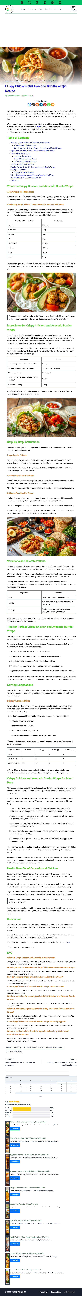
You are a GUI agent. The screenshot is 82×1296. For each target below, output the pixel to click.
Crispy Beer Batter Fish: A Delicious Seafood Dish (27, 1188)
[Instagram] (37, 2)
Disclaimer (44, 1292)
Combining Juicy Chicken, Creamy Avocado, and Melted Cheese (38, 148)
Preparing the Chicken (22, 156)
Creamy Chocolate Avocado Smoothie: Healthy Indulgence (62, 1062)
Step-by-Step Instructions (20, 153)
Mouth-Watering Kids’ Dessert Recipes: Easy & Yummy (29, 1237)
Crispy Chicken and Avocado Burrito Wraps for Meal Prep (32, 175)
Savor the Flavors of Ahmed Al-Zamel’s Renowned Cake (30, 1171)
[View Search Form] (73, 9)
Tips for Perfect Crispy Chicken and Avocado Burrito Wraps (33, 167)
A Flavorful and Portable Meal (25, 145)
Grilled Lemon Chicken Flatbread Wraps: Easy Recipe (20, 1062)
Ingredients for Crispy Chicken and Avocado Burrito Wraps (33, 151)
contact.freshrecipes (13, 95)
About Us (48, 9)
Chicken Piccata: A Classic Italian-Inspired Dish (26, 1253)
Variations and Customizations (22, 164)
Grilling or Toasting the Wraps (25, 161)
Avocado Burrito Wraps (13, 1047)
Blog (40, 9)
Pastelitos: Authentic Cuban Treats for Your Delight (28, 1138)
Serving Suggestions (18, 170)
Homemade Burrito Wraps (54, 1047)
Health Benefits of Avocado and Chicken (26, 178)
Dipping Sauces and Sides (24, 172)
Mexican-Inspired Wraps (14, 1051)
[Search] (73, 1073)
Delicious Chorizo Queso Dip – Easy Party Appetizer (28, 1122)
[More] (52, 104)
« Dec (40, 1096)
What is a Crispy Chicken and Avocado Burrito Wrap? (30, 143)
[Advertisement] (41, 29)
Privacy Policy (69, 1292)
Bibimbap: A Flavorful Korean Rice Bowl (24, 1204)
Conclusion (15, 180)
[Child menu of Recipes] (32, 9)
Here (68, 942)
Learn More (15, 1129)
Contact (58, 9)
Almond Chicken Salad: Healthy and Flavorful (26, 1270)
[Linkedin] (44, 2)
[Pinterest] (52, 2)
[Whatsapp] (49, 104)
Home (23, 9)
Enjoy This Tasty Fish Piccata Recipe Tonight (26, 1221)
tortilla (39, 127)
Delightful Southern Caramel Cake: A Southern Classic (29, 1155)
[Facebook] (21, 2)
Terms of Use (56, 1292)
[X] (29, 2)
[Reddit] (60, 2)
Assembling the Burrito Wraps (25, 159)
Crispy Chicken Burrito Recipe (34, 1047)
